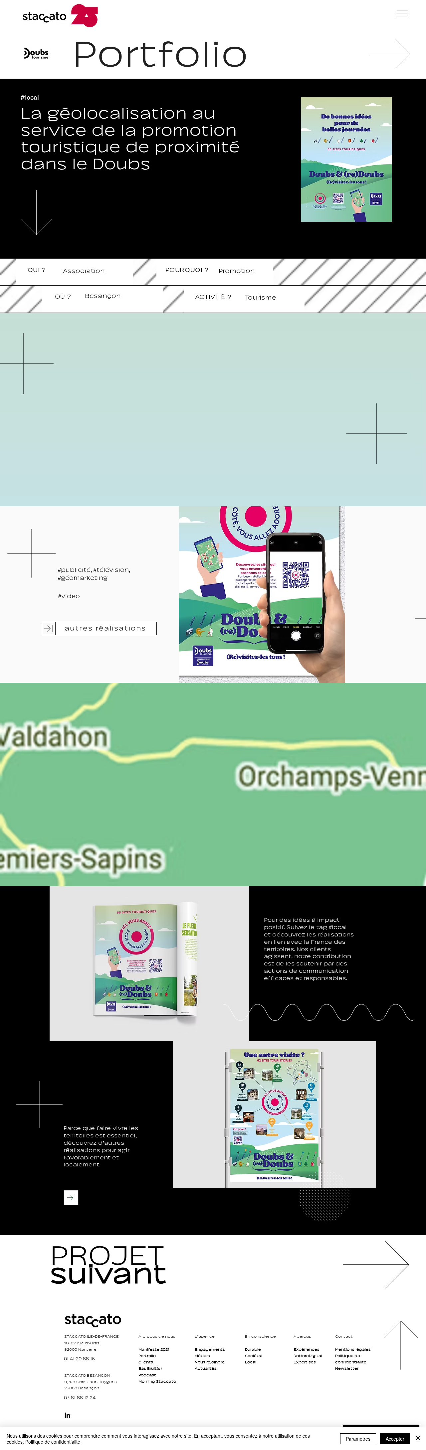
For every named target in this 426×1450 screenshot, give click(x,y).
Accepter (395, 1438)
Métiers (202, 1355)
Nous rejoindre (210, 1362)
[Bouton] (121, 1264)
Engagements (210, 1349)
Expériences (307, 1349)
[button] (402, 14)
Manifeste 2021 (153, 1349)
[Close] (418, 1439)
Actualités (206, 1368)
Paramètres (358, 1438)
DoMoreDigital (308, 1355)
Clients (145, 1362)
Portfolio (147, 1355)
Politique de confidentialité (52, 1441)
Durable (253, 1349)
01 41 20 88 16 (79, 1359)
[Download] (71, 1197)
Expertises (305, 1362)
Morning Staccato (157, 1381)
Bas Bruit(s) (150, 1368)
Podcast (147, 1375)
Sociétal (253, 1355)
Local (250, 1362)
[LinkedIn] (67, 1415)
